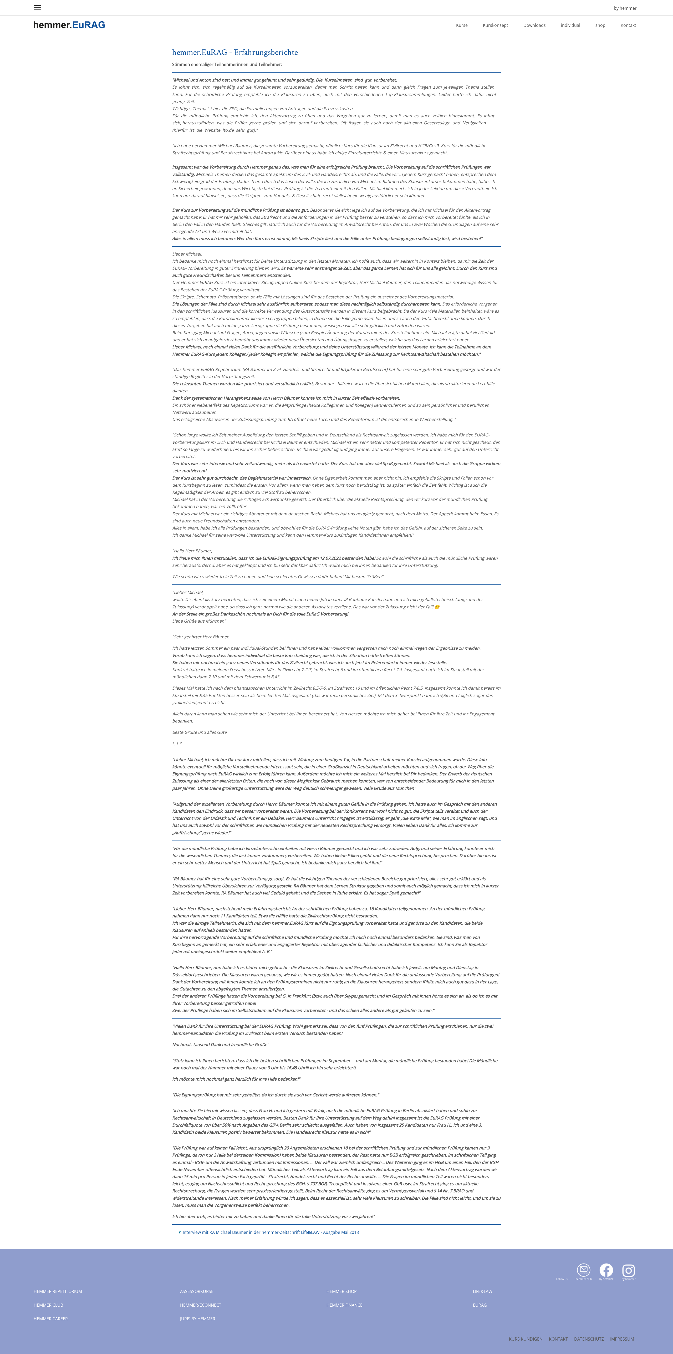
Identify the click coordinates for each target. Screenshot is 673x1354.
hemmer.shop (342, 1291)
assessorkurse (196, 1291)
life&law (482, 1291)
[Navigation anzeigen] (37, 7)
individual (570, 25)
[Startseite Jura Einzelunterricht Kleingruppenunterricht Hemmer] (69, 29)
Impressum (622, 1339)
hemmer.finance (345, 1305)
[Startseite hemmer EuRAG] (602, 8)
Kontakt (628, 25)
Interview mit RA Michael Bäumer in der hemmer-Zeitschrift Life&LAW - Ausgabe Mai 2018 (271, 1232)
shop (600, 25)
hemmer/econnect (200, 1305)
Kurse (462, 25)
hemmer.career (51, 1319)
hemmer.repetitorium (58, 1291)
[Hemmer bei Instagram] (628, 1282)
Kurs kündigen (526, 1339)
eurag (480, 1305)
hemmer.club (48, 1305)
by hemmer (625, 8)
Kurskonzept (495, 25)
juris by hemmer (197, 1319)
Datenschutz (589, 1339)
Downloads (534, 25)
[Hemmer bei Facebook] (606, 1282)
